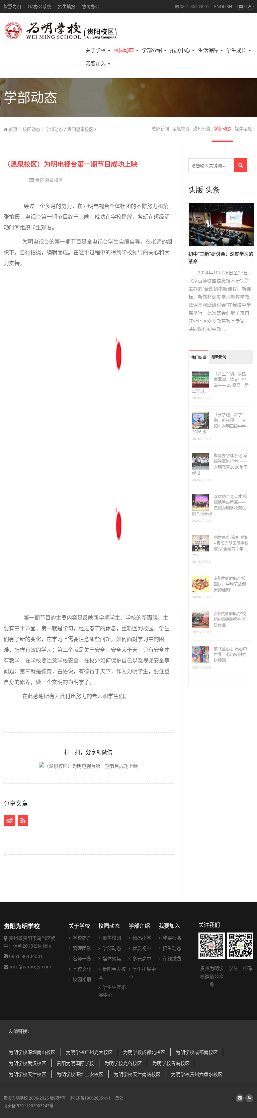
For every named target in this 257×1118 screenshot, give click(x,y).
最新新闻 (218, 357)
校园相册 (81, 979)
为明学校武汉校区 (27, 1063)
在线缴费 (171, 958)
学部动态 (54, 129)
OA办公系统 (39, 6)
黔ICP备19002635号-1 (90, 1098)
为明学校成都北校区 (144, 1052)
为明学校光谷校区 (123, 1063)
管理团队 (81, 948)
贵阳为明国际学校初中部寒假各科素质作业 (230, 619)
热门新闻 (198, 358)
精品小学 (141, 938)
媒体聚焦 (243, 128)
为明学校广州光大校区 (89, 1052)
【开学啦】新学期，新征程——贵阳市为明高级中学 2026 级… (219, 423)
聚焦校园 (181, 128)
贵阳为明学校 (16, 1098)
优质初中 (141, 948)
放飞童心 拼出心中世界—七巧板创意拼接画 (230, 654)
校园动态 (124, 50)
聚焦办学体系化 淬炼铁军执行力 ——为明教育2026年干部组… (219, 464)
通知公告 (201, 128)
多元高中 (141, 958)
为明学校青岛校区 (171, 1063)
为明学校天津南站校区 (137, 1074)
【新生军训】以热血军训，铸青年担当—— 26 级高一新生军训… (220, 382)
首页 (12, 129)
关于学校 (96, 50)
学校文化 (81, 969)
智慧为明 (12, 6)
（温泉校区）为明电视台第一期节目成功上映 (71, 164)
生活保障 (209, 50)
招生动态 (171, 948)
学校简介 (81, 938)
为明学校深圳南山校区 (32, 1052)
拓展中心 (180, 50)
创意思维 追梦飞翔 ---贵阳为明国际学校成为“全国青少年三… (220, 546)
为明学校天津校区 (27, 1074)
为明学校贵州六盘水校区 (197, 1074)
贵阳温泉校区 (80, 129)
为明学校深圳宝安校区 (80, 1074)
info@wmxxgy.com (30, 966)
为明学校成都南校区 (197, 1052)
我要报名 (171, 938)
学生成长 (237, 50)
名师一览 (81, 958)
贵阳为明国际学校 (75, 1063)
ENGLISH (223, 6)
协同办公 (90, 6)
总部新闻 (160, 128)
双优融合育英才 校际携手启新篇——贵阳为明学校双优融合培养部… (219, 505)
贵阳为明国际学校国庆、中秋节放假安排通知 (230, 584)
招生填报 (66, 6)
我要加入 (96, 63)
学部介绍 (152, 50)
